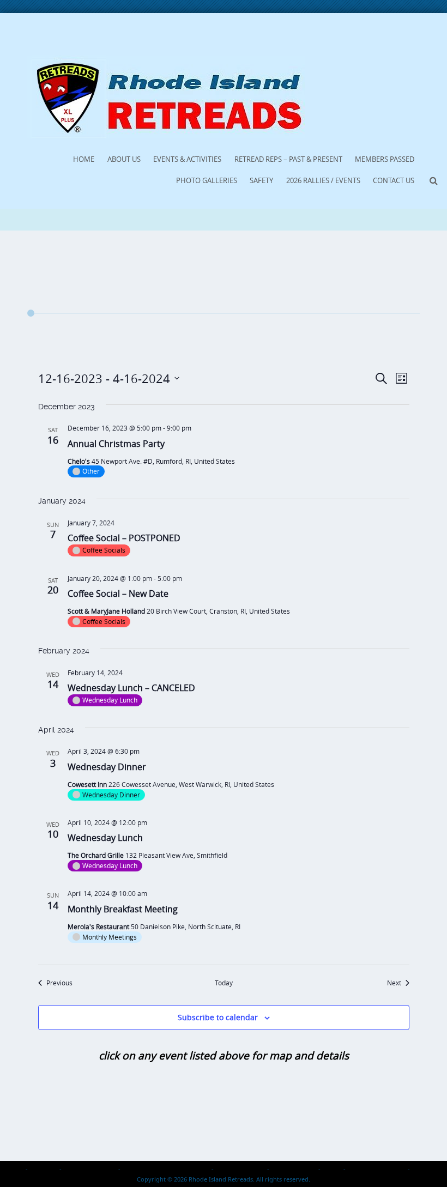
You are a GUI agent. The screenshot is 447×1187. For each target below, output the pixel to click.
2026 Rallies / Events (323, 180)
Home (83, 159)
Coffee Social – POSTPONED (124, 538)
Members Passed (384, 159)
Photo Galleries (206, 180)
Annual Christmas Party (116, 444)
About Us (124, 159)
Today (224, 982)
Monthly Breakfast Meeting (123, 909)
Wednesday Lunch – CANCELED (131, 688)
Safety (261, 180)
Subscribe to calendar (218, 1017)
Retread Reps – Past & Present (288, 159)
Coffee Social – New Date (118, 593)
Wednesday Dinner (107, 767)
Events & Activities (187, 159)
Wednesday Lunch (105, 838)
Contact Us (393, 180)
